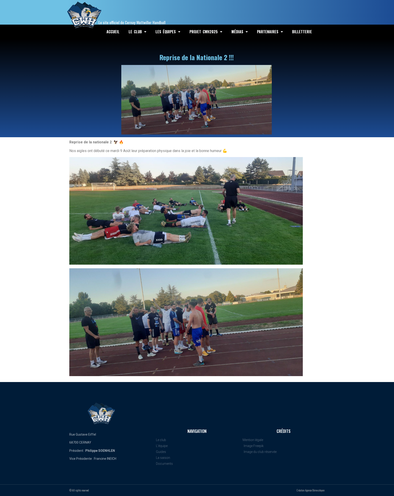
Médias (237, 31)
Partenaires (267, 31)
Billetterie (302, 31)
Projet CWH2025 (203, 31)
